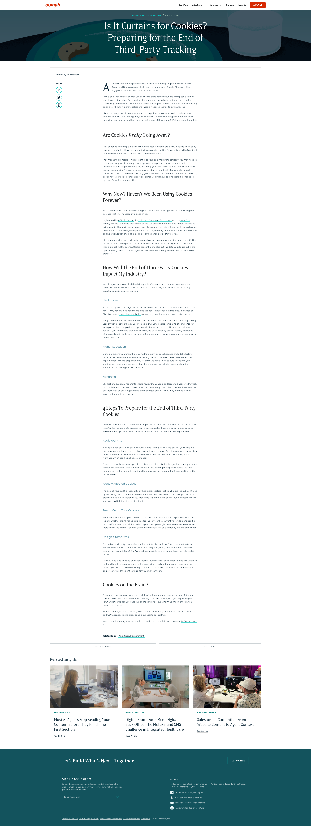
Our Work (183, 5)
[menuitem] (183, 5)
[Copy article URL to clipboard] (59, 105)
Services (213, 5)
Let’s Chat (238, 760)
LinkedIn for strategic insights (189, 792)
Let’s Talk (257, 5)
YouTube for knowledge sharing (190, 802)
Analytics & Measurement (131, 636)
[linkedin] (59, 98)
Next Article (210, 646)
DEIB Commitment (131, 818)
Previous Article (103, 646)
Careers (230, 5)
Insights (242, 5)
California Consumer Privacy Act (154, 220)
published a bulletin (130, 314)
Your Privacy (84, 818)
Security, (95, 818)
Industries (197, 5)
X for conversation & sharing (188, 797)
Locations (145, 818)
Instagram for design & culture (189, 808)
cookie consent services (132, 176)
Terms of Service (70, 818)
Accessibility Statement (111, 818)
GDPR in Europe (126, 220)
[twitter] (59, 90)
